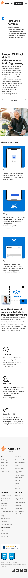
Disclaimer (4, 566)
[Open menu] (25, 3)
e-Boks (3, 474)
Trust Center (5, 501)
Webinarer (4, 508)
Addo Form (4, 463)
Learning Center (6, 498)
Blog (2, 516)
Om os (3, 530)
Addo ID (3, 468)
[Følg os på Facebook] (21, 570)
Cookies (3, 564)
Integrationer (5, 521)
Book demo (18, 505)
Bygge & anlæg (19, 468)
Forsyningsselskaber (18, 472)
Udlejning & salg (20, 463)
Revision (17, 489)
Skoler (17, 465)
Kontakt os (4, 533)
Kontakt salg (18, 508)
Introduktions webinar (19, 499)
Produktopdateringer (7, 512)
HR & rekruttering (20, 460)
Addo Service (5, 471)
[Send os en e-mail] (25, 570)
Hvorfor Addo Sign (7, 524)
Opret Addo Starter (20, 495)
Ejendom (17, 483)
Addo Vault (4, 465)
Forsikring (18, 480)
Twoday (18, 563)
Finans (17, 486)
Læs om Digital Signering (19, 512)
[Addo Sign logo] (7, 2)
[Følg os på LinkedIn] (13, 570)
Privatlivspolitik (10, 564)
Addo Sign (4, 460)
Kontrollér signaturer (4, 504)
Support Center (6, 495)
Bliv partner (4, 536)
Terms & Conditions (20, 564)
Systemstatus (5, 518)
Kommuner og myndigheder (19, 476)
